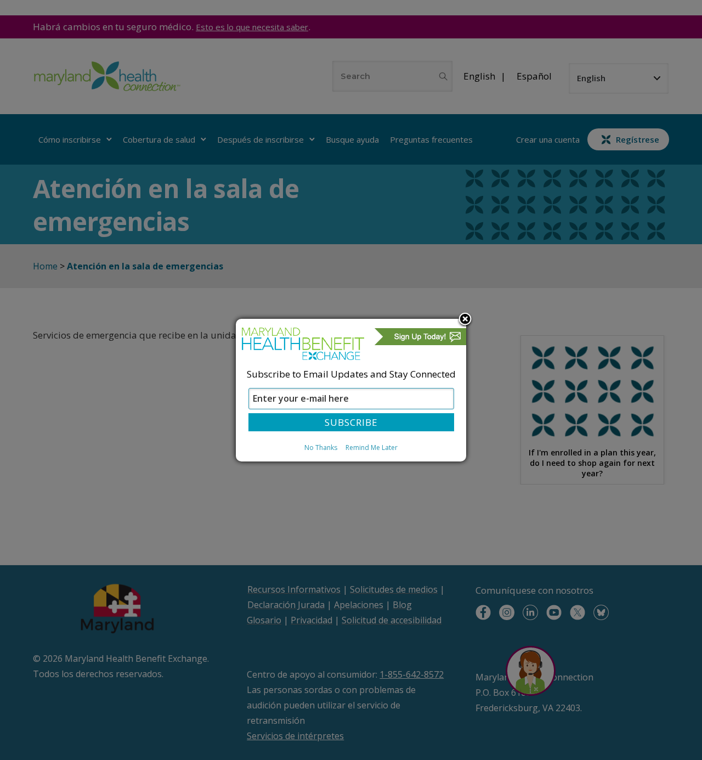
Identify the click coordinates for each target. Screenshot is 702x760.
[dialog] (351, 390)
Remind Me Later (372, 447)
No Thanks (320, 447)
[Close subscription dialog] (465, 320)
